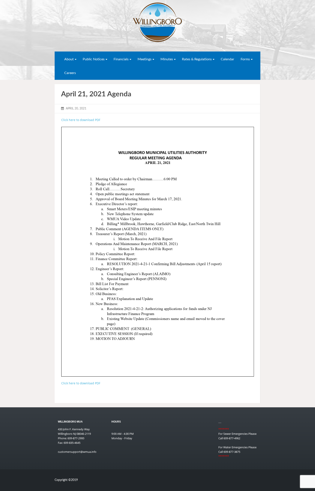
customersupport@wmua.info (77, 452)
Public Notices (94, 59)
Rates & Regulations (197, 59)
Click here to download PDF (80, 120)
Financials (121, 59)
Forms (245, 59)
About (69, 59)
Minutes (166, 59)
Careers (70, 73)
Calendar (227, 59)
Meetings (145, 59)
